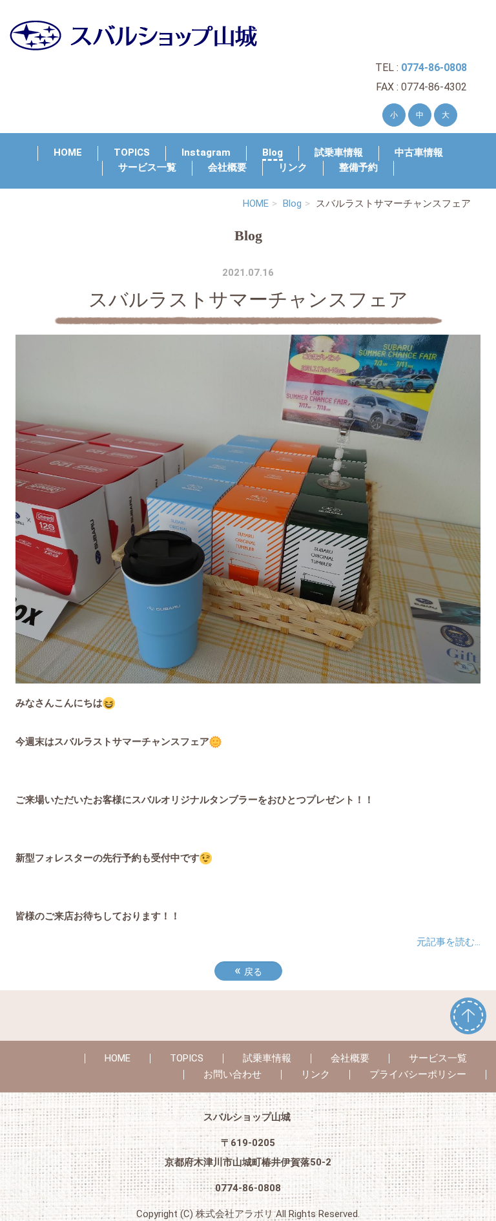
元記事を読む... (448, 942)
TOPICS (132, 152)
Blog (272, 152)
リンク (292, 167)
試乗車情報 (339, 152)
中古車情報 (419, 152)
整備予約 (358, 167)
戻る (248, 970)
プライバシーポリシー (417, 1074)
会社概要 (227, 167)
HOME (68, 152)
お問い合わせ (232, 1074)
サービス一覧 (147, 167)
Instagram (206, 152)
